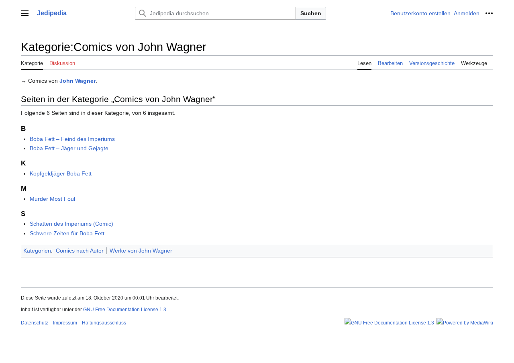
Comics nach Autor (80, 250)
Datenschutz (34, 323)
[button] (24, 13)
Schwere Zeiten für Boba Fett (67, 233)
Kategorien (37, 250)
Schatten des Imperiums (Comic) (71, 223)
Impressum (65, 323)
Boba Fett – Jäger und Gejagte (69, 148)
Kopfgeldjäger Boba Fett (61, 173)
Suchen (310, 13)
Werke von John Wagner (141, 250)
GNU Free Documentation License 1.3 (124, 309)
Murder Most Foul (52, 199)
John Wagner (77, 80)
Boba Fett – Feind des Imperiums (72, 139)
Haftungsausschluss (104, 323)
